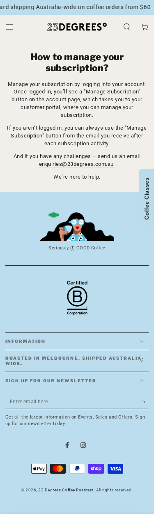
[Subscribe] (145, 401)
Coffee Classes (146, 198)
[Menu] (9, 27)
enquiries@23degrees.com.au (76, 164)
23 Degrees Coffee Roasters (65, 490)
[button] (127, 27)
